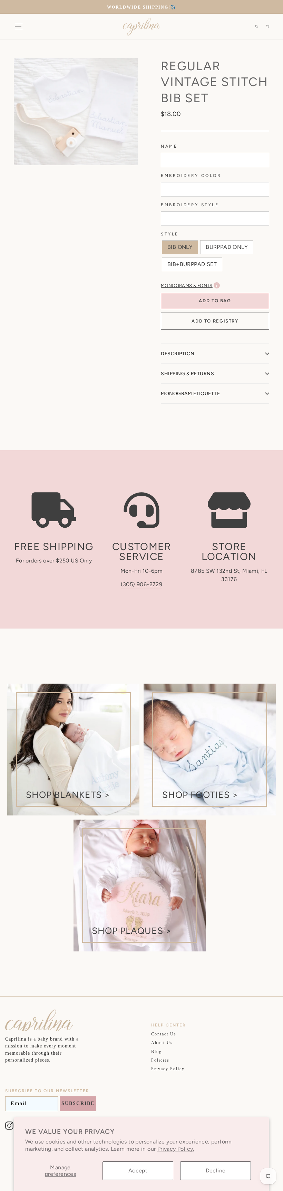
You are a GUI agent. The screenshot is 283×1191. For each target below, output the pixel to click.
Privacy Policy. (175, 1149)
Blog (156, 1051)
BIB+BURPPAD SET (192, 264)
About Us (162, 1042)
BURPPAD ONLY (227, 247)
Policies (160, 1060)
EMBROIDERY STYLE (190, 204)
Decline (216, 1170)
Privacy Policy (168, 1068)
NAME (169, 146)
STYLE (170, 234)
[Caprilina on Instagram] (9, 1125)
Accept (137, 1170)
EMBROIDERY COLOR (191, 175)
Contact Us (163, 1034)
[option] (141, 6)
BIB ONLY (180, 247)
